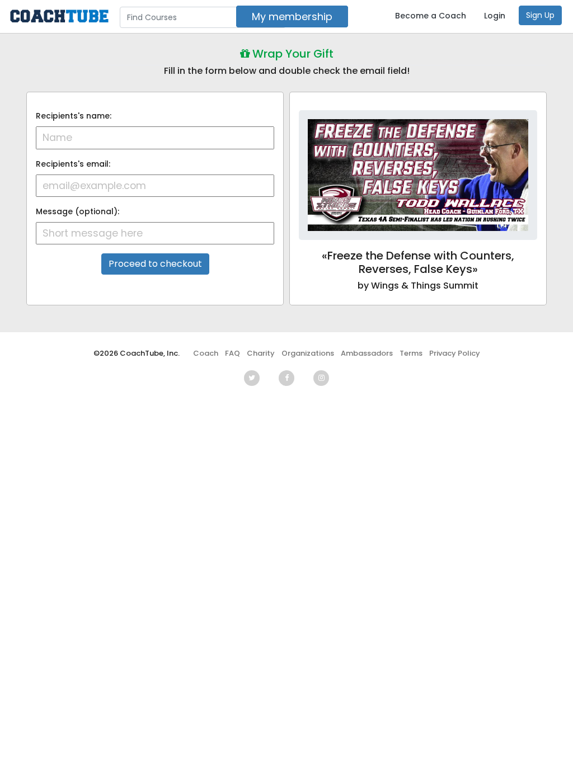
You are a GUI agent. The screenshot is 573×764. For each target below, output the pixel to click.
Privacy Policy (454, 353)
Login (494, 15)
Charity (261, 353)
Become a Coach (430, 15)
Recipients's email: (73, 163)
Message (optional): (77, 211)
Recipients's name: (73, 115)
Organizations (307, 353)
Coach (205, 353)
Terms (411, 353)
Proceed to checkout (155, 263)
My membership (292, 16)
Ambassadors (367, 353)
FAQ (232, 353)
